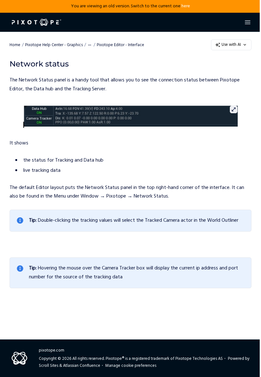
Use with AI (231, 44)
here (185, 6)
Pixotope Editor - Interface (120, 45)
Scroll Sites (48, 365)
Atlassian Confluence (81, 365)
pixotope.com (51, 350)
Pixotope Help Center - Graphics (54, 45)
